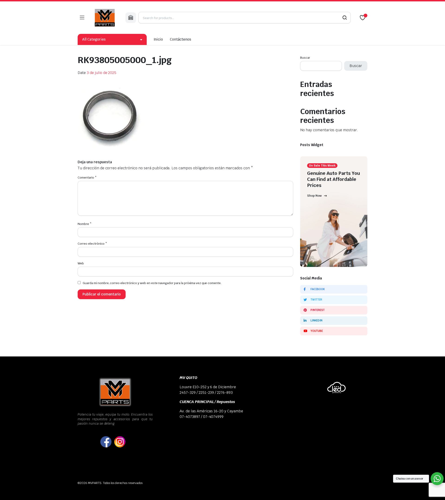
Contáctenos (180, 39)
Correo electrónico (92, 244)
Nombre (85, 224)
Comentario (87, 177)
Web (81, 263)
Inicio (158, 39)
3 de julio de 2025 (101, 72)
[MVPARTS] (104, 17)
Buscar (305, 58)
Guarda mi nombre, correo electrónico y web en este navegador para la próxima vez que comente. (152, 283)
